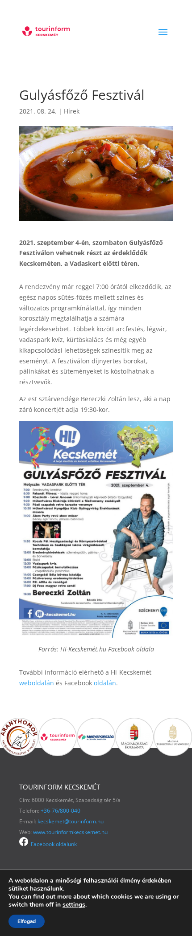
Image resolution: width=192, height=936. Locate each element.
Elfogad (26, 921)
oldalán (105, 683)
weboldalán (37, 683)
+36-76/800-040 (60, 810)
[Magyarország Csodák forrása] (96, 753)
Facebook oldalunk (52, 844)
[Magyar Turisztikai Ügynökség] (173, 753)
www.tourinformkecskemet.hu (70, 832)
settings (74, 905)
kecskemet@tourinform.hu (71, 821)
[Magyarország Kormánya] (134, 753)
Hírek (71, 111)
